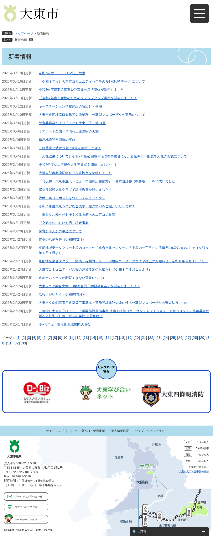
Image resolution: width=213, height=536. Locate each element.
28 (195, 337)
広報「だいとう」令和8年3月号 (62, 294)
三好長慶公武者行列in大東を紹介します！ (70, 148)
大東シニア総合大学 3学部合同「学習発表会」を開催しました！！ (89, 286)
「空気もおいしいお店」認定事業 (64, 223)
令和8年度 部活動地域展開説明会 (64, 324)
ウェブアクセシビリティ (151, 430)
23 (158, 337)
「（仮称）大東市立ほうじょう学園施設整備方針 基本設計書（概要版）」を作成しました (107, 181)
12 (78, 337)
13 (86, 337)
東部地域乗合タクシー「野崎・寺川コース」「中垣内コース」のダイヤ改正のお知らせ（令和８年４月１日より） (123, 261)
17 (115, 337)
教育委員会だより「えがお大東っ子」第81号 (72, 123)
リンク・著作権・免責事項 (87, 430)
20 (137, 337)
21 (144, 337)
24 (166, 337)
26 (180, 337)
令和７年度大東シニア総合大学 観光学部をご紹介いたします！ (87, 206)
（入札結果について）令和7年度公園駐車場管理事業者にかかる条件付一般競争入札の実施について (113, 156)
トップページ (24, 33)
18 (122, 337)
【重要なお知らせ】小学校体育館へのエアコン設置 (77, 214)
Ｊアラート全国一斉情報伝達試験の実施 (69, 131)
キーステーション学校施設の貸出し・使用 (70, 106)
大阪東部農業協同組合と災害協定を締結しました (75, 173)
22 (151, 337)
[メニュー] (199, 13)
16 (107, 337)
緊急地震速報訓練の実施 (57, 139)
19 (129, 337)
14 (93, 337)
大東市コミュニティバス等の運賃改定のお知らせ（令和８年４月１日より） (95, 269)
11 (71, 337)
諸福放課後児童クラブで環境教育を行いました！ (75, 189)
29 (202, 337)
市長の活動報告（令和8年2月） (62, 239)
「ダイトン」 (28, 519)
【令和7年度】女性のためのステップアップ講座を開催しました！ (88, 98)
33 (24, 343)
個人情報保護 (120, 430)
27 (188, 337)
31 (9, 343)
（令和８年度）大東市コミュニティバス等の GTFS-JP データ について (92, 81)
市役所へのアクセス (26, 506)
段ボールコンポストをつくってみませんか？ (72, 198)
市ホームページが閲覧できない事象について (72, 278)
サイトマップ (54, 430)
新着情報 (21, 40)
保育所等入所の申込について (60, 231)
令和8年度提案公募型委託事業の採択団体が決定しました (81, 90)
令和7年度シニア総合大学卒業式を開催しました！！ (78, 164)
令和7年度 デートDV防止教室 (62, 73)
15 (100, 337)
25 (173, 337)
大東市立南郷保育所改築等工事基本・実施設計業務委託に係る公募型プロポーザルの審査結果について (115, 303)
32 (17, 343)
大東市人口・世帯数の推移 (194, 471)
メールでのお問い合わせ (28, 496)
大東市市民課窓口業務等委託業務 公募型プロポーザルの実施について (92, 114)
